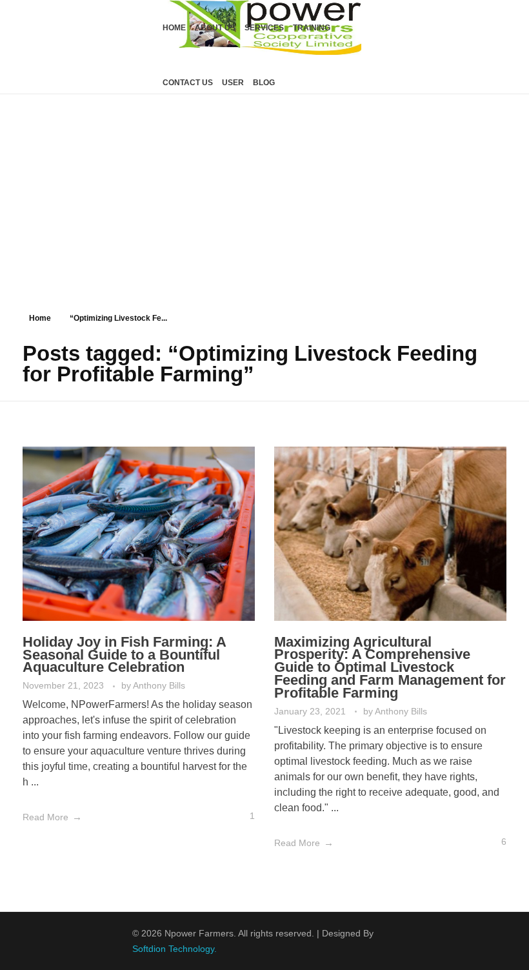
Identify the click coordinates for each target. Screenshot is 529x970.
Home (40, 318)
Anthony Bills (159, 685)
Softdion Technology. (174, 949)
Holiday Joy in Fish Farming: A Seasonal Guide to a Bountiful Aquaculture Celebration (124, 655)
